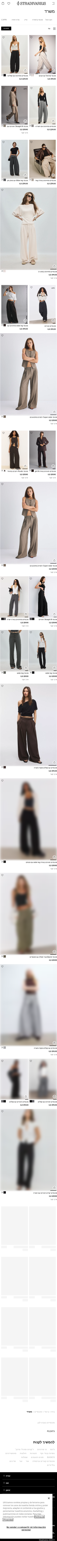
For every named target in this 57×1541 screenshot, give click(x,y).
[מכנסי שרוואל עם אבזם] (42, 54)
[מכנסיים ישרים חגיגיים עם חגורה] (28, 1150)
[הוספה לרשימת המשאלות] (31, 37)
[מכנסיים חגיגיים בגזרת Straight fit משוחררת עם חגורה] (42, 450)
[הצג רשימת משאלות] (9, 3)
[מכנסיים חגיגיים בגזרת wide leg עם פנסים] (28, 819)
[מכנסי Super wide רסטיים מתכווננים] (28, 374)
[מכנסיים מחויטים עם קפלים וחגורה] (14, 54)
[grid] (42, 57)
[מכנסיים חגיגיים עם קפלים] (42, 1079)
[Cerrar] (49, 1498)
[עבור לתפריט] (53, 3)
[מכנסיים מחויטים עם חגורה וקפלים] (42, 105)
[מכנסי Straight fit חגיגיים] (42, 597)
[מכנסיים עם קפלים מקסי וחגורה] (28, 725)
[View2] (54, 28)
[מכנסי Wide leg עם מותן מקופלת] (14, 159)
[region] (26, 1516)
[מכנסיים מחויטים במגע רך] (28, 229)
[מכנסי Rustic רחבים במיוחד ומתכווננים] (14, 450)
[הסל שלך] (3, 3)
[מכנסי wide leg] (42, 650)
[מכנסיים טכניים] (42, 304)
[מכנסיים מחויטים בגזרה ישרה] (14, 597)
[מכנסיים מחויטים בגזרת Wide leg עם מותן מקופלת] (42, 159)
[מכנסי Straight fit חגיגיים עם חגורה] (14, 105)
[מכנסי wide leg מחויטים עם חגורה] (14, 304)
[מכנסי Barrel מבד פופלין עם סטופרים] (28, 914)
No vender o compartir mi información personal (26, 1528)
